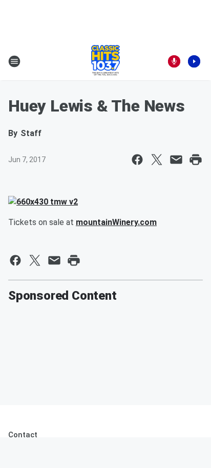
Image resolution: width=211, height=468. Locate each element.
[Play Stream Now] (194, 61)
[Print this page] (195, 159)
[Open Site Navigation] (14, 61)
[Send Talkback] (174, 61)
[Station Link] (105, 61)
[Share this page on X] (157, 159)
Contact (22, 434)
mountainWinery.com (116, 222)
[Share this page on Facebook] (137, 159)
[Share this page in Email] (176, 159)
